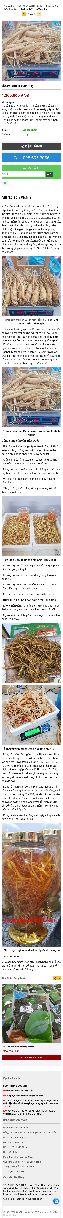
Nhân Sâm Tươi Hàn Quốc (29, 6)
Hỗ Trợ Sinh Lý (10, 1152)
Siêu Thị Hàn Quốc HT (13, 1171)
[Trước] (24, 14)
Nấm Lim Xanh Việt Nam (15, 1147)
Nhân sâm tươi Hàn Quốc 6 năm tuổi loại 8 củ (27, 319)
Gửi (49, 174)
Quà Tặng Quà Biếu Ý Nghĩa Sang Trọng (22, 1161)
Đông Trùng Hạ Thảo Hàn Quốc (18, 1156)
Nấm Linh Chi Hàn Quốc (14, 1137)
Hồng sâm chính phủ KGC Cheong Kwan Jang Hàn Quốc (29, 1132)
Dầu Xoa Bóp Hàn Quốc (14, 1142)
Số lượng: (6, 134)
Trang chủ (9, 6)
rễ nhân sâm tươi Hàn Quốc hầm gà (38, 790)
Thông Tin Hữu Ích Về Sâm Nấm (18, 1166)
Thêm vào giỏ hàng (32, 1057)
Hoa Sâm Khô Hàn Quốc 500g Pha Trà (18, 1046)
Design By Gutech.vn (13, 1214)
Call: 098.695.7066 (31, 158)
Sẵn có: (5, 129)
